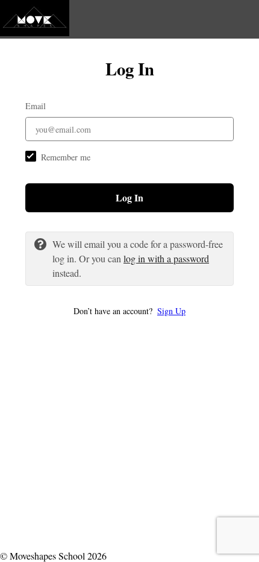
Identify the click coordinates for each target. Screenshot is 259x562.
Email (35, 106)
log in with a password (166, 258)
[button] (129, 311)
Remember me (65, 157)
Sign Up (171, 311)
